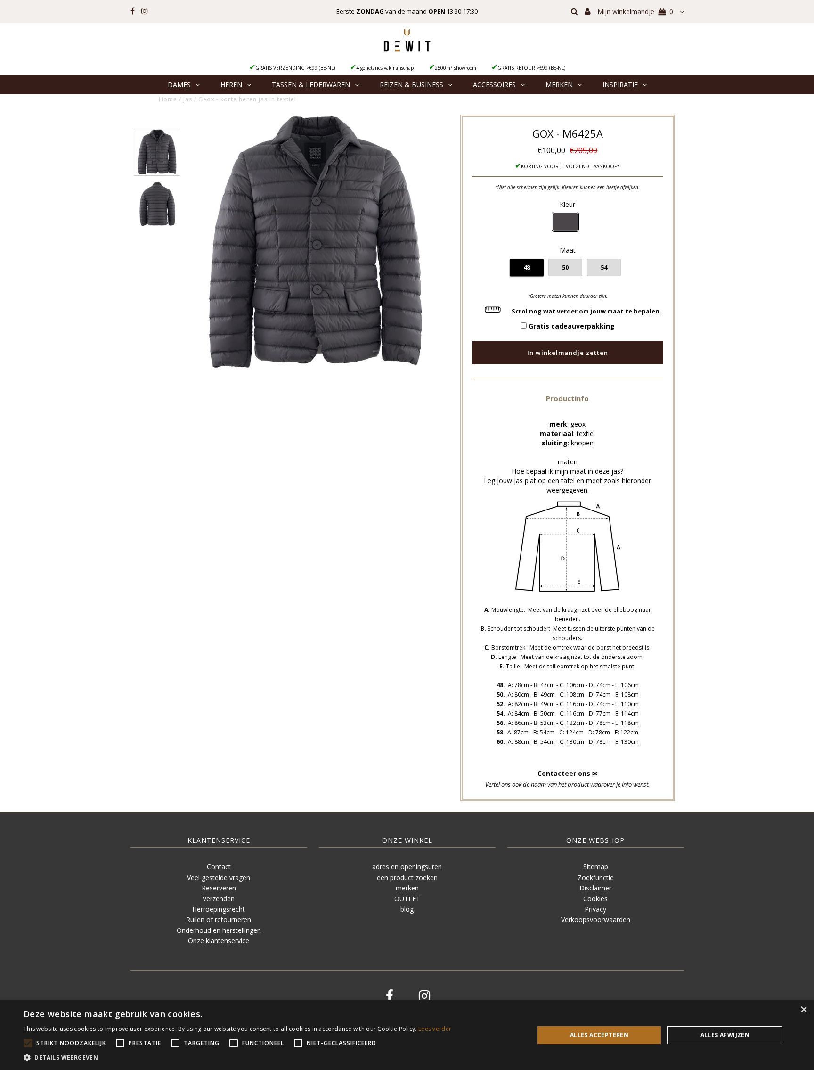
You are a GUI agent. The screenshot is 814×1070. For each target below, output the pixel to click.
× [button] (803, 1009)
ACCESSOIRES (494, 84)
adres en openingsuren (407, 866)
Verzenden (219, 898)
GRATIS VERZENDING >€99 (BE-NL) (295, 68)
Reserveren (219, 887)
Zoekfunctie (596, 877)
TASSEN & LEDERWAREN (311, 84)
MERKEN (559, 84)
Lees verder (434, 1029)
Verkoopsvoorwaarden (595, 919)
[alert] (407, 1035)
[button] (567, 398)
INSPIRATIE (620, 84)
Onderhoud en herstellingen (219, 930)
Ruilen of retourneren (218, 919)
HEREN (231, 84)
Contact (219, 866)
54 (604, 267)
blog (407, 909)
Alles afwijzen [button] (725, 1035)
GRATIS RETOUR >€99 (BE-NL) (531, 68)
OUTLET (407, 898)
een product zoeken (407, 877)
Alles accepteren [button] (599, 1035)
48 (526, 267)
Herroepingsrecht (218, 909)
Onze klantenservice (218, 940)
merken (407, 887)
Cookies (595, 898)
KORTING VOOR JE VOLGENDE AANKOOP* (570, 166)
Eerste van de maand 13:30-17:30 (407, 11)
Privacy (595, 909)
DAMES (179, 84)
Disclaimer (595, 887)
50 (565, 267)
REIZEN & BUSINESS (411, 84)
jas (187, 99)
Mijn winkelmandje (635, 11)
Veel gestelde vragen (218, 877)
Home (168, 99)
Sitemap (595, 866)
